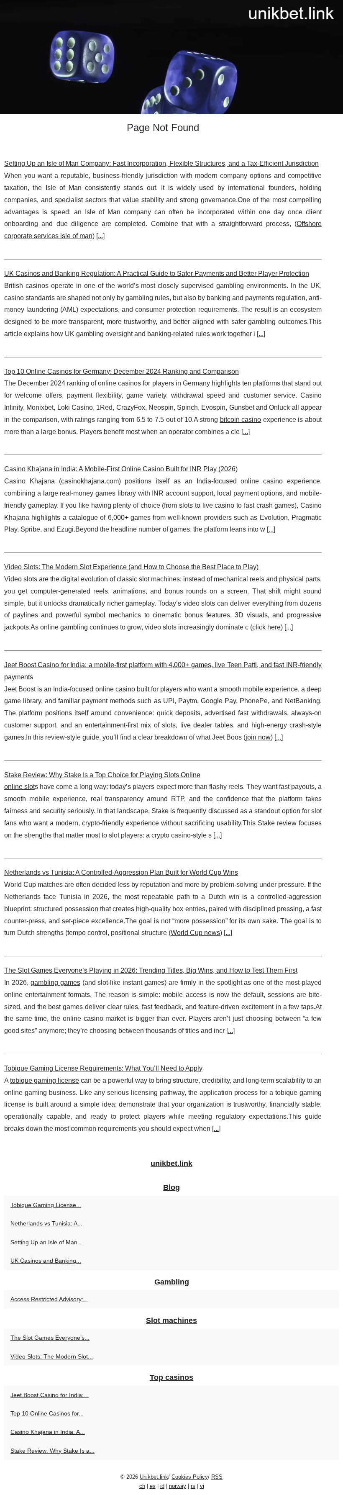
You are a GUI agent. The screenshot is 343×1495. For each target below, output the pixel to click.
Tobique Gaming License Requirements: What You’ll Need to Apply (103, 1068)
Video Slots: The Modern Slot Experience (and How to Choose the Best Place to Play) (131, 566)
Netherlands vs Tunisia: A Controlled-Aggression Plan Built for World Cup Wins (121, 872)
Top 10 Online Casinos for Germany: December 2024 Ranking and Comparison (121, 371)
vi (202, 1486)
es (153, 1486)
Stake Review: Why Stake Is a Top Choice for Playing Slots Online (102, 774)
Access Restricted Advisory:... (49, 1299)
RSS (217, 1477)
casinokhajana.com (90, 481)
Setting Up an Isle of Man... (46, 1242)
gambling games (55, 982)
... (100, 235)
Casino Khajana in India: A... (47, 1431)
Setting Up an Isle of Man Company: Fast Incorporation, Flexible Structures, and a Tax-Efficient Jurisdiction (161, 163)
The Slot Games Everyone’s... (50, 1337)
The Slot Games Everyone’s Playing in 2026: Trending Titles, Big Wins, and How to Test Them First (150, 970)
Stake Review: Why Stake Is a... (52, 1450)
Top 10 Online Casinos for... (47, 1413)
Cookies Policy (190, 1477)
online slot (19, 786)
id (162, 1486)
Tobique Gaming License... (45, 1205)
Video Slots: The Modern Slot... (51, 1356)
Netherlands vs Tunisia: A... (46, 1223)
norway (177, 1486)
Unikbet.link (154, 1477)
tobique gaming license (44, 1080)
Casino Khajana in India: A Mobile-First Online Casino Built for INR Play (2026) (121, 469)
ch (142, 1486)
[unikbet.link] (171, 57)
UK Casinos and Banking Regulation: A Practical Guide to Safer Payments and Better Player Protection (156, 273)
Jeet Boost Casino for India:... (49, 1395)
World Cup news (195, 932)
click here (266, 627)
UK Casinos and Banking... (45, 1260)
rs (193, 1486)
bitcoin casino (240, 419)
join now (258, 737)
